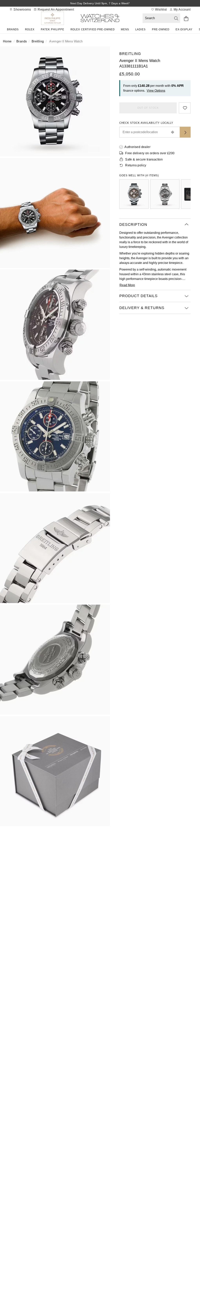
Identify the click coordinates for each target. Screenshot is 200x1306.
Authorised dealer (137, 147)
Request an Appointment (55, 9)
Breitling (38, 41)
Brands (13, 29)
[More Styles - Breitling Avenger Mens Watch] (134, 194)
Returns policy (135, 165)
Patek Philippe (52, 29)
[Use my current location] (172, 132)
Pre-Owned (160, 29)
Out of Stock (148, 107)
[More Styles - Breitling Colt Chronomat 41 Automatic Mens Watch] (164, 194)
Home (7, 41)
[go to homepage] (100, 19)
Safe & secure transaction (144, 159)
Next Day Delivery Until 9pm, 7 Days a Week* (99, 3)
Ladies (140, 29)
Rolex (30, 29)
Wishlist (160, 9)
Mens (125, 29)
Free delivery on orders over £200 (149, 153)
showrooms (22, 9)
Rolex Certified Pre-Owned (93, 29)
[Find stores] (185, 132)
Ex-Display (184, 29)
